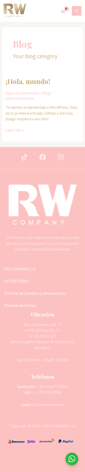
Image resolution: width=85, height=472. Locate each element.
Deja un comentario (22, 93)
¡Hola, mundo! (28, 81)
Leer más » (15, 130)
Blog (46, 93)
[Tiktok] (24, 157)
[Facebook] (42, 157)
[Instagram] (60, 157)
